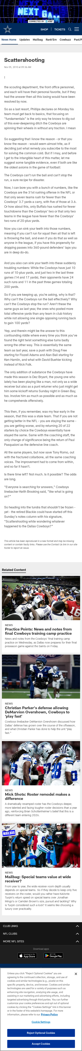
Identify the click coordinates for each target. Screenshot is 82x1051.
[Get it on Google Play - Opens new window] (53, 957)
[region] (41, 1009)
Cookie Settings (41, 1021)
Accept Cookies (41, 1043)
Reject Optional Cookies (41, 1032)
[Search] (69, 29)
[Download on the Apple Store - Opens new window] (27, 956)
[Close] (76, 974)
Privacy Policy (49, 1014)
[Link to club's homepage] (7, 27)
